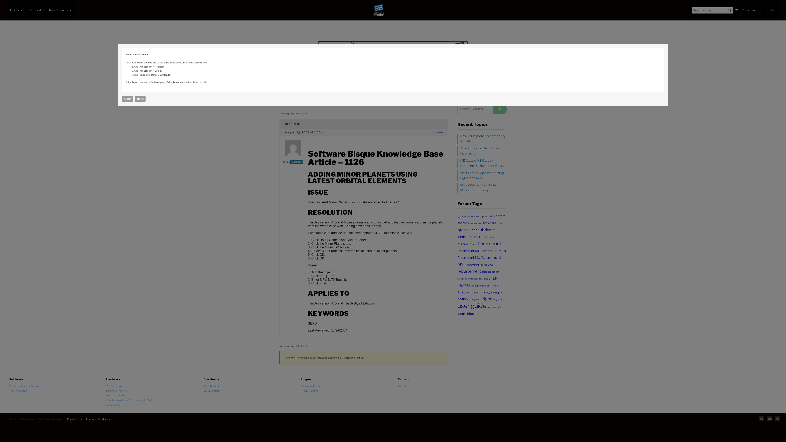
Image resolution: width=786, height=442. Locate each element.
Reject (140, 99)
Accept (127, 99)
